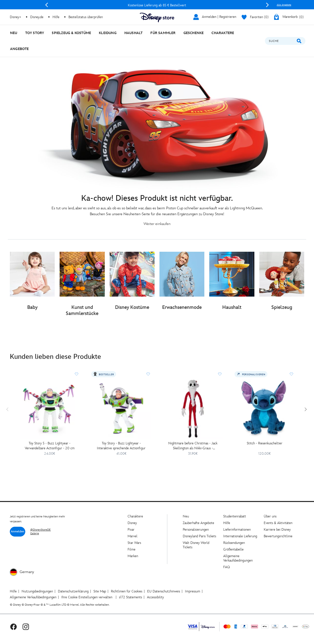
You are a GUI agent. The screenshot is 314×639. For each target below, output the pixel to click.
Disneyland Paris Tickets (199, 536)
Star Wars (134, 543)
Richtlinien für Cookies (126, 591)
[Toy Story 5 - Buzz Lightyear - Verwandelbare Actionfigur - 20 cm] (49, 409)
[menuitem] (13, 33)
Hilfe (226, 523)
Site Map (99, 591)
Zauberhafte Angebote (198, 523)
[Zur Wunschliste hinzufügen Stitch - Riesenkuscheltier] (291, 374)
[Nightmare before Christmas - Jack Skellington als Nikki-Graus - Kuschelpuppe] (193, 409)
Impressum (192, 591)
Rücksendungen (234, 543)
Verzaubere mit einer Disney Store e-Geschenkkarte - (157, 5)
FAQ (226, 567)
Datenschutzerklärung (73, 591)
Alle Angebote (284, 4)
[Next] (267, 4)
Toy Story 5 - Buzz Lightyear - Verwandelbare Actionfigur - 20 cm (50, 445)
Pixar (131, 529)
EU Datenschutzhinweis (163, 591)
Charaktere (135, 516)
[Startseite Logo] (157, 17)
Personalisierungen (196, 529)
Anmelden (17, 531)
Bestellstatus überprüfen (85, 17)
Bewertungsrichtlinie (278, 536)
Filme (131, 549)
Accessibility (155, 597)
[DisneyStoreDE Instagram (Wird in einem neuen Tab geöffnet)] (26, 626)
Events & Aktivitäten (278, 523)
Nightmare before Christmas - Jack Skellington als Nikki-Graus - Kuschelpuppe (192, 446)
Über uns (270, 516)
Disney (132, 523)
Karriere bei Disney (277, 529)
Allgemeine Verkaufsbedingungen (238, 558)
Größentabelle (233, 549)
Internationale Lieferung (240, 536)
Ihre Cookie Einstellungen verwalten (86, 597)
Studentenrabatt (234, 516)
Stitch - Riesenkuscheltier (264, 443)
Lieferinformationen (237, 529)
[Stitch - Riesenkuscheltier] (264, 409)
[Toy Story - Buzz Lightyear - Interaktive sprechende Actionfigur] (121, 409)
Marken (133, 556)
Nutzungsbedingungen (37, 591)
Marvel (132, 536)
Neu (186, 516)
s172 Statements (130, 597)
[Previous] (46, 4)
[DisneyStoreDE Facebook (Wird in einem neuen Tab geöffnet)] (13, 626)
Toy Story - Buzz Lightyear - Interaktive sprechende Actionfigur (121, 445)
